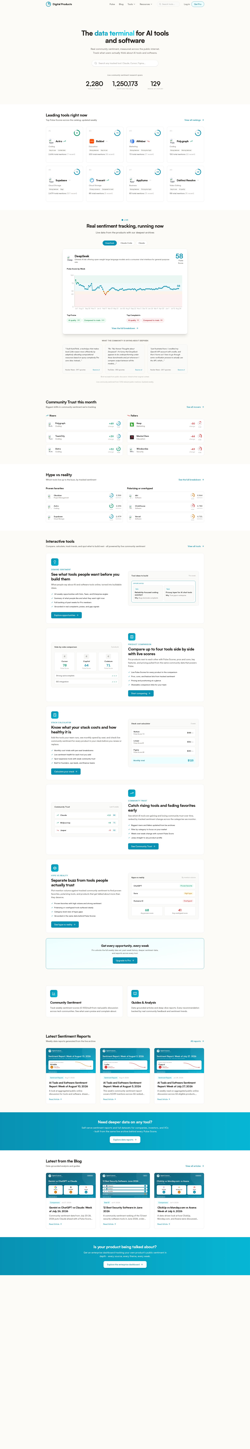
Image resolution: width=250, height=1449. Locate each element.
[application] (125, 291)
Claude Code (126, 243)
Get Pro (197, 4)
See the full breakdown (190, 479)
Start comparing (139, 693)
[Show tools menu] (134, 4)
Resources (145, 4)
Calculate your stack (64, 771)
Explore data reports (123, 1139)
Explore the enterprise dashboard (123, 1264)
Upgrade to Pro (123, 960)
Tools (130, 4)
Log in (187, 4)
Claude (142, 243)
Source (95, 370)
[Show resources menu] (151, 4)
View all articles (193, 1166)
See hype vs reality (63, 924)
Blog (121, 4)
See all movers (194, 407)
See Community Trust (141, 846)
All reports (196, 1041)
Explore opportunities (64, 615)
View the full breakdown (123, 328)
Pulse (112, 4)
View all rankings (193, 120)
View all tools (194, 546)
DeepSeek (109, 243)
